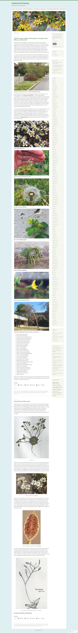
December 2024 (55, 96)
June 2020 (54, 167)
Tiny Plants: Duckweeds (25, 613)
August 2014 (55, 290)
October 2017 (55, 222)
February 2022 (55, 135)
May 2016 (54, 252)
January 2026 (55, 88)
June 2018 (54, 208)
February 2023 (55, 117)
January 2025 (55, 94)
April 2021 (54, 151)
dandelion (15, 391)
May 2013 (54, 316)
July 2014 (54, 292)
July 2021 (54, 145)
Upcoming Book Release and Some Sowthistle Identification (57, 66)
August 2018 (55, 204)
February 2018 (55, 215)
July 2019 (54, 185)
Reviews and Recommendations (53, 8)
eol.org (36, 495)
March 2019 (54, 192)
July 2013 (54, 313)
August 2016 (55, 247)
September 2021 (55, 142)
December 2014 (55, 283)
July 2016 (54, 249)
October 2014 (55, 286)
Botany (20, 8)
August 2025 (55, 90)
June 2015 (54, 272)
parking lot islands (30, 391)
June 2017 (54, 229)
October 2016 (55, 243)
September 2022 (55, 124)
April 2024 (54, 101)
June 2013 (54, 315)
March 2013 (54, 320)
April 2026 (54, 83)
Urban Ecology (43, 8)
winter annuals (34, 625)
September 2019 (55, 181)
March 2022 (54, 133)
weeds (34, 392)
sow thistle (17, 392)
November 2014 (55, 284)
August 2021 (55, 144)
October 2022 (55, 122)
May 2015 (54, 274)
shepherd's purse (46, 391)
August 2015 (55, 268)
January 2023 (55, 119)
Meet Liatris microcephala (57, 72)
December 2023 (55, 106)
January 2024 (55, 105)
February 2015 (55, 279)
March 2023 (54, 115)
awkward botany (20, 3)
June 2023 (54, 110)
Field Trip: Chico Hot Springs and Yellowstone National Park (57, 365)
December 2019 (55, 178)
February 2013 (55, 322)
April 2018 (54, 211)
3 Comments (40, 625)
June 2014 (54, 293)
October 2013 (55, 308)
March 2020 (54, 172)
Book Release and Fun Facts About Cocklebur (57, 63)
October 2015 (55, 265)
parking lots (35, 391)
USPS (32, 392)
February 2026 (55, 87)
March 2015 (54, 277)
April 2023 (54, 113)
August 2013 (55, 311)
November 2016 (55, 242)
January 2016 (55, 259)
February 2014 (55, 300)
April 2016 (54, 254)
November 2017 (55, 220)
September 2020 (55, 162)
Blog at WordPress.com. (39, 630)
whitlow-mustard (18, 625)
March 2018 (54, 213)
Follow (55, 43)
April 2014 (54, 297)
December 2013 (55, 304)
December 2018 (55, 197)
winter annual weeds (29, 625)
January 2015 (55, 281)
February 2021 (55, 154)
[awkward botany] (39, 21)
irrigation (26, 391)
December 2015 (55, 261)
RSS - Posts (54, 53)
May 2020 (54, 169)
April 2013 (54, 318)
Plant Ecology (36, 8)
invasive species (21, 391)
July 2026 (54, 80)
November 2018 (55, 199)
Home (13, 8)
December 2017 (55, 219)
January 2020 (55, 176)
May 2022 (54, 131)
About (17, 8)
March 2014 (54, 299)
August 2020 (55, 163)
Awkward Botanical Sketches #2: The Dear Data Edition (58, 348)
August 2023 (55, 108)
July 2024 (54, 99)
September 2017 (55, 224)
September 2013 (55, 309)
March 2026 (54, 85)
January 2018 (55, 217)
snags (15, 392)
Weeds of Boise (62, 8)
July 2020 (54, 165)
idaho (18, 391)
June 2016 (54, 251)
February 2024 (55, 103)
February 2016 (55, 258)
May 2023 (54, 112)
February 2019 (55, 194)
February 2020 (55, 174)
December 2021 (55, 138)
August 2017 (55, 226)
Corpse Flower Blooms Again (57, 360)
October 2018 (55, 201)
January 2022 (55, 137)
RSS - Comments (55, 54)
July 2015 (54, 270)
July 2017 (54, 227)
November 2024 (55, 97)
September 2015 (55, 267)
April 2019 (54, 190)
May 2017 (54, 231)
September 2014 (55, 288)
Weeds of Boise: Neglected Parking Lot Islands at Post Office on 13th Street (31, 39)
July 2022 (54, 128)
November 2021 (55, 140)
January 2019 (55, 195)
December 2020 (55, 158)
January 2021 (55, 156)
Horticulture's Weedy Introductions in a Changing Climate (57, 357)
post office (41, 391)
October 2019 (55, 179)
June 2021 (54, 147)
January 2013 (55, 324)
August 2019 (55, 183)
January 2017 (55, 238)
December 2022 (55, 121)
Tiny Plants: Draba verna (22, 401)
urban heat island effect (29, 95)
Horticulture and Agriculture (28, 8)
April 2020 (54, 170)
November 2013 (55, 306)
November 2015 (55, 263)
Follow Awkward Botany (57, 34)
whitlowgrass (23, 625)
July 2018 (54, 206)
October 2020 (55, 160)
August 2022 (55, 126)
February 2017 (55, 236)
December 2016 (55, 240)
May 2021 (54, 149)
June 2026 (54, 81)
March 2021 (54, 153)
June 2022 (54, 129)
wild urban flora (43, 392)
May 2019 (54, 188)
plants (38, 391)
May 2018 (54, 210)
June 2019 (54, 186)
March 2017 (54, 235)
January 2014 (55, 302)
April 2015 (54, 276)
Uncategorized (55, 338)
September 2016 (55, 245)
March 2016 (54, 256)
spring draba (21, 392)
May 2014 (54, 295)
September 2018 (55, 202)
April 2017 (54, 233)
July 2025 (54, 92)
